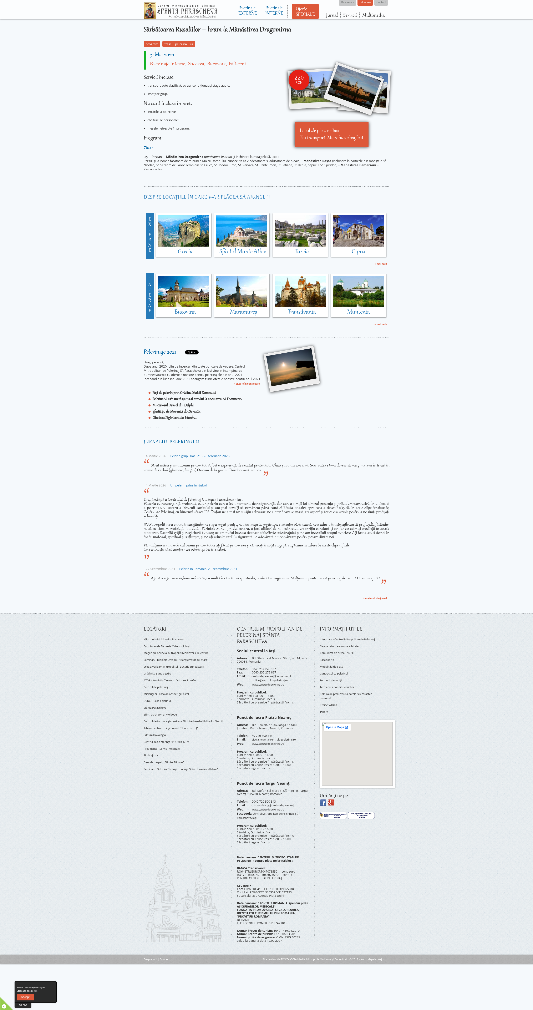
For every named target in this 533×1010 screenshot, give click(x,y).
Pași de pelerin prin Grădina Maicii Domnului (184, 393)
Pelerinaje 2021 (160, 352)
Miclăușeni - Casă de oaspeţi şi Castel (170, 687)
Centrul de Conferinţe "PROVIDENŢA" (169, 732)
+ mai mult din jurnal (375, 598)
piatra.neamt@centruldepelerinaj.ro (277, 736)
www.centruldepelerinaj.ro (270, 682)
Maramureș (243, 312)
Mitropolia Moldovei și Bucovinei (166, 639)
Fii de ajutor (152, 744)
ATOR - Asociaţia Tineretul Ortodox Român (173, 675)
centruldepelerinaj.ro (372, 952)
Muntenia (358, 312)
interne (149, 295)
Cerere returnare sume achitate (342, 648)
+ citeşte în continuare (247, 383)
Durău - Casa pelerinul (159, 693)
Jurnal (332, 15)
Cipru (358, 252)
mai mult (23, 1005)
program (152, 44)
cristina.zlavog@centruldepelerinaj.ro (278, 801)
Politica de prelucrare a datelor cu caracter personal (343, 691)
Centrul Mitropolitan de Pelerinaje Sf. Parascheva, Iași (271, 809)
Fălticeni (237, 64)
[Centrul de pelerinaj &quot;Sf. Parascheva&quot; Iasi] (180, 17)
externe (149, 235)
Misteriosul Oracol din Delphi (173, 405)
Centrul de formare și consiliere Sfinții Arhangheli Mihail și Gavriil (185, 712)
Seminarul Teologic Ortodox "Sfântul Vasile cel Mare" (181, 657)
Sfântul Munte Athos (243, 252)
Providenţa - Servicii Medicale (164, 738)
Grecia (185, 252)
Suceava (196, 64)
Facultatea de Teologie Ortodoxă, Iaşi (169, 645)
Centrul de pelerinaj (158, 681)
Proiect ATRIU (329, 699)
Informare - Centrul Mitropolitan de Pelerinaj (344, 640)
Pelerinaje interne (167, 64)
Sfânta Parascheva (156, 699)
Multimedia (373, 15)
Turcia (302, 252)
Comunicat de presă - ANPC (339, 654)
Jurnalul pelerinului (172, 442)
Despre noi (150, 952)
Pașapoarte (327, 660)
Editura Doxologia (156, 726)
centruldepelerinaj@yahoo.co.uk (274, 676)
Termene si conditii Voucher (339, 684)
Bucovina (216, 64)
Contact (164, 952)
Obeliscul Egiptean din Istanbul (174, 418)
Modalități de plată (333, 666)
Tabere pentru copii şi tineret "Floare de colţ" (175, 720)
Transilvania (302, 312)
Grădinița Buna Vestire (159, 669)
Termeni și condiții (333, 678)
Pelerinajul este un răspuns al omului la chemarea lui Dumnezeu (197, 399)
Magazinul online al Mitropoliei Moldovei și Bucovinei (181, 651)
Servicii (350, 15)
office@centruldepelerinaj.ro (273, 679)
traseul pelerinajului (178, 44)
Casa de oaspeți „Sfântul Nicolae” (167, 750)
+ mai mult (381, 264)
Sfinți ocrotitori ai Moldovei (162, 705)
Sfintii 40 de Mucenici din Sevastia (176, 411)
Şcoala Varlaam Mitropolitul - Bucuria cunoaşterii (178, 663)
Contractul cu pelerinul (336, 672)
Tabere (324, 705)
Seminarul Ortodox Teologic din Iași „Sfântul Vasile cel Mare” (181, 757)
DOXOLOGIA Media (293, 952)
